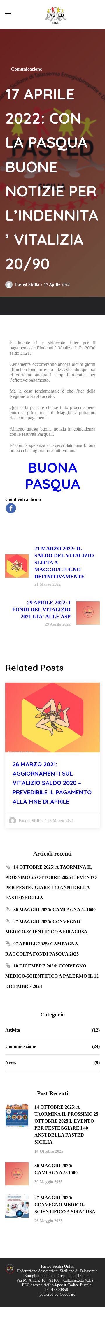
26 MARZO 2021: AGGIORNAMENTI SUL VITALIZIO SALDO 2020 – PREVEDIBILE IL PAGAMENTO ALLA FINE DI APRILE (52, 783)
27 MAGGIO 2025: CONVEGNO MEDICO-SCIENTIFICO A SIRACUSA (64, 1204)
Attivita (12, 1030)
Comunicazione (26, 68)
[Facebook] (11, 508)
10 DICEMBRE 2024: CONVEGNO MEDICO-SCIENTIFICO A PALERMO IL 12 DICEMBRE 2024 (52, 976)
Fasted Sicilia (27, 284)
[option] (52, 755)
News (10, 1062)
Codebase (67, 1294)
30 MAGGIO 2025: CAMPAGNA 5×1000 (54, 909)
